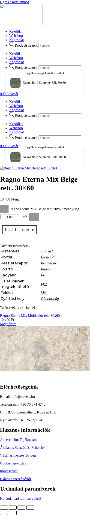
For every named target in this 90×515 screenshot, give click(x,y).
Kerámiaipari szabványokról (20, 498)
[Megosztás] (21, 508)
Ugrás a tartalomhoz (14, 2)
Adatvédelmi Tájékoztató (18, 440)
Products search (26, 45)
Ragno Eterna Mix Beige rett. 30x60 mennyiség (44, 209)
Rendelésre (49, 263)
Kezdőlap (16, 31)
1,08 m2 (47, 251)
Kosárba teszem (19, 230)
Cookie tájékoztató (13, 463)
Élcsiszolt (47, 257)
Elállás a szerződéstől (15, 479)
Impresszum (9, 471)
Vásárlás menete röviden (18, 455)
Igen (44, 275)
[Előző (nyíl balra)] (4, 513)
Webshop (16, 36)
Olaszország (50, 299)
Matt (44, 293)
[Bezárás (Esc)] (30, 508)
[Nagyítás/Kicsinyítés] (4, 508)
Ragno (46, 269)
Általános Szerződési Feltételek (22, 447)
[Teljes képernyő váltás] (13, 508)
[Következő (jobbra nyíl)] (13, 513)
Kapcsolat (16, 40)
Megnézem (37, 324)
